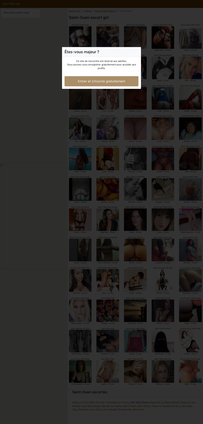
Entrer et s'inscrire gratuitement (101, 81)
